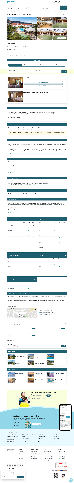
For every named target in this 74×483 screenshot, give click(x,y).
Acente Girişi (59, 453)
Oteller (12, 12)
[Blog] (23, 465)
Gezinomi (8, 12)
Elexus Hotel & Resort (11, 441)
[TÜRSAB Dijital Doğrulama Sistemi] (61, 465)
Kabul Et (20, 476)
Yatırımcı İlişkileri (47, 1)
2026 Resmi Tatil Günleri (61, 456)
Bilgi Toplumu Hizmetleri (48, 456)
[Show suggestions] (23, 8)
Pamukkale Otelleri (24, 12)
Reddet (5, 476)
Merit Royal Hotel (10, 439)
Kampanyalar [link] (33, 2)
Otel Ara (62, 8)
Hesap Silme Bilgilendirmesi (49, 458)
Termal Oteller (56, 440)
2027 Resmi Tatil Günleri (61, 458)
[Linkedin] (18, 465)
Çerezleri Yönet (13, 476)
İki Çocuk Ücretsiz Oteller (43, 440)
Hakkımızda (21, 451)
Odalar (17, 56)
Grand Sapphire (10, 443)
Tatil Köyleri (40, 434)
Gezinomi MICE (34, 458)
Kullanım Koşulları (47, 454)
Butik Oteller (56, 436)
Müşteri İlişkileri (34, 456)
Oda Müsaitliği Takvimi (44, 82)
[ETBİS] (56, 475)
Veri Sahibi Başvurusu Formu (36, 454)
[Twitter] (13, 465)
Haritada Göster (22, 313)
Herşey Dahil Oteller (26, 440)
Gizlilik (20, 456)
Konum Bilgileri (24, 56)
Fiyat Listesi (37, 60)
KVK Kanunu (21, 458)
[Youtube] (15, 465)
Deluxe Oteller (56, 441)
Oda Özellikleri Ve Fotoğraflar (44, 85)
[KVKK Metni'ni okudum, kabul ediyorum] (31, 399)
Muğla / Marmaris (41, 441)
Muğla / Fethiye (56, 438)
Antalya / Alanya (25, 438)
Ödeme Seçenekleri (47, 451)
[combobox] (14, 8)
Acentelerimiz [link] (40, 2)
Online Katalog (59, 454)
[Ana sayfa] (11, 2)
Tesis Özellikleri (11, 56)
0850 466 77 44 (57, 1)
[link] (47, 2)
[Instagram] (10, 465)
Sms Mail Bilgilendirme (48, 460)
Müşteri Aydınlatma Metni (36, 453)
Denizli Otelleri (17, 12)
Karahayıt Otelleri (31, 12)
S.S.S (20, 454)
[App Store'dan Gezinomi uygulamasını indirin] (16, 423)
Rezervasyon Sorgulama (61, 451)
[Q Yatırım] (63, 476)
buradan (16, 473)
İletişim (20, 453)
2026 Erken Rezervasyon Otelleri (28, 434)
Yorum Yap (63, 345)
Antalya (23, 436)
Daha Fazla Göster (11, 153)
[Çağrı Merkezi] (52, 2)
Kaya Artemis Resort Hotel (12, 434)
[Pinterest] (20, 465)
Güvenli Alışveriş (34, 451)
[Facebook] (8, 465)
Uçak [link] (29, 2)
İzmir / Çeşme (56, 434)
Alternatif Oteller (41, 436)
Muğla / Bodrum (25, 441)
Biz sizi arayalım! (57, 2)
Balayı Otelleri (41, 438)
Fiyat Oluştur (64, 71)
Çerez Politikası (46, 453)
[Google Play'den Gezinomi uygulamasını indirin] (16, 426)
